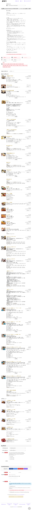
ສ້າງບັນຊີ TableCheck (12, 486)
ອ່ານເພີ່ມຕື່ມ (16, 82)
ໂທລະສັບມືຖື (4, 474)
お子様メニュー (12, 71)
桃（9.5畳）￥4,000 (5, 65)
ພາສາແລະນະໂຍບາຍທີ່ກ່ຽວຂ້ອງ (20, 494)
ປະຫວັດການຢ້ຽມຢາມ (5, 450)
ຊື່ (5, 472)
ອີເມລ (5, 481)
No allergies (11, 456)
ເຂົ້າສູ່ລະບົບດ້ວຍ (6, 468)
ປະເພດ (3, 62)
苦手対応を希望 (12, 457)
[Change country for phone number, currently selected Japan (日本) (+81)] (10, 474)
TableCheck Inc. (15, 506)
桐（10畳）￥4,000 (18, 65)
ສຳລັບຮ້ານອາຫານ (3, 504)
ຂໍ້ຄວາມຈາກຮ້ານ (8, 10)
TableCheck (25, 468)
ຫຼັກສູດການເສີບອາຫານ (4, 71)
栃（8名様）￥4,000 (24, 65)
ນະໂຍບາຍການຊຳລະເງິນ (22, 504)
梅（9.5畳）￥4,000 (12, 65)
